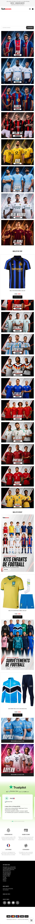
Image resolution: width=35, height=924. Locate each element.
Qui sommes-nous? (7, 872)
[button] (11, 821)
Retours (4, 879)
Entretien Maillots (6, 874)
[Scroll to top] (19, 917)
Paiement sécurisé (6, 870)
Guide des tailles (6, 875)
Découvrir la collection (17, 741)
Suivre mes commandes (8, 888)
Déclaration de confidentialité (9, 867)
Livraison (5, 878)
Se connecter (5, 889)
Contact (4, 880)
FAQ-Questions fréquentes (8, 869)
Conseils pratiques (7, 873)
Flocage (4, 877)
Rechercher (30, 27)
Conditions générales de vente (9, 868)
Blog (4, 882)
